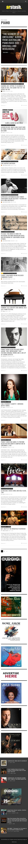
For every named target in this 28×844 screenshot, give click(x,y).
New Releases (12, 161)
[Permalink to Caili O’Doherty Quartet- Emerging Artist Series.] (14, 387)
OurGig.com (24, 839)
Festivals (8, 305)
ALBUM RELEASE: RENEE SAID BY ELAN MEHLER (17, 761)
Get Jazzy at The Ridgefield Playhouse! (13, 529)
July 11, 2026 (12, 762)
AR (7, 823)
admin (4, 311)
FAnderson (5, 447)
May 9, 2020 (13, 279)
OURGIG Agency (10, 831)
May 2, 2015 (11, 530)
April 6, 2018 (8, 311)
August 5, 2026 (15, 812)
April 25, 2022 (13, 202)
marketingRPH (5, 530)
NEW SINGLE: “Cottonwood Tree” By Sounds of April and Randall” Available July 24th (17, 829)
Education (3, 305)
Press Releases (13, 84)
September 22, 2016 (9, 407)
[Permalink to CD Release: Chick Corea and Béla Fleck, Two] (14, 475)
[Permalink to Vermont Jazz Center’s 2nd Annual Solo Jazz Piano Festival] (14, 296)
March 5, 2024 (13, 165)
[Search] (2, 1)
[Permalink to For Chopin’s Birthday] (14, 154)
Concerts (3, 84)
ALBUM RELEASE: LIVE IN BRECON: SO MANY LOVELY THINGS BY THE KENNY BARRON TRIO (16, 778)
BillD (4, 132)
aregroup (5, 356)
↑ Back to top (14, 841)
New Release (9, 125)
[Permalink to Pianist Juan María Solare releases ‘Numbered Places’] (14, 264)
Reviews (13, 125)
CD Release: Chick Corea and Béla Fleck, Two (13, 491)
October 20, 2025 (9, 91)
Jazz (6, 84)
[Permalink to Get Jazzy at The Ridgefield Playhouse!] (14, 517)
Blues (2, 125)
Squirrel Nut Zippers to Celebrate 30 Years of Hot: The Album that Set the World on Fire (13, 87)
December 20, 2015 (8, 494)
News (9, 84)
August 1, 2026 (12, 823)
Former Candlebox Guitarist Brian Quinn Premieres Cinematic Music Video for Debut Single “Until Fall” (16, 770)
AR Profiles (9, 812)
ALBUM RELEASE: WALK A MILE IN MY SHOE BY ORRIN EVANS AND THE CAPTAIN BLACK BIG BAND (13, 129)
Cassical (2, 161)
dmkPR (4, 91)
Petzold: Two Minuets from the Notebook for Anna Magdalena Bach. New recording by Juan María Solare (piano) (13, 236)
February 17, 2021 (14, 240)
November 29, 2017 (10, 356)
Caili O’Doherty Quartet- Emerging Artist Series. (12, 405)
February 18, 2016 (10, 447)
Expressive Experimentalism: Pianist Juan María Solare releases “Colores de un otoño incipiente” (14, 198)
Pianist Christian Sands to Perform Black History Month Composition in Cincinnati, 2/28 (13, 443)
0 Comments (24, 105)
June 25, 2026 (13, 773)
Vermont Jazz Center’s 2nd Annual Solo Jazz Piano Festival (14, 308)
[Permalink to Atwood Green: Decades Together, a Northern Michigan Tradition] (3, 812)
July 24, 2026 (16, 831)
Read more (3, 105)
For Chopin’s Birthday (8, 163)
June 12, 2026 (12, 780)
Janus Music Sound (6, 165)
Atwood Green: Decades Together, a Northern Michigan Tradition (16, 810)
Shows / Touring (20, 84)
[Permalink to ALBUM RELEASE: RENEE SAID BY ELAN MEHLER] (3, 763)
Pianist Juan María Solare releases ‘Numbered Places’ (12, 276)
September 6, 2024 (8, 132)
